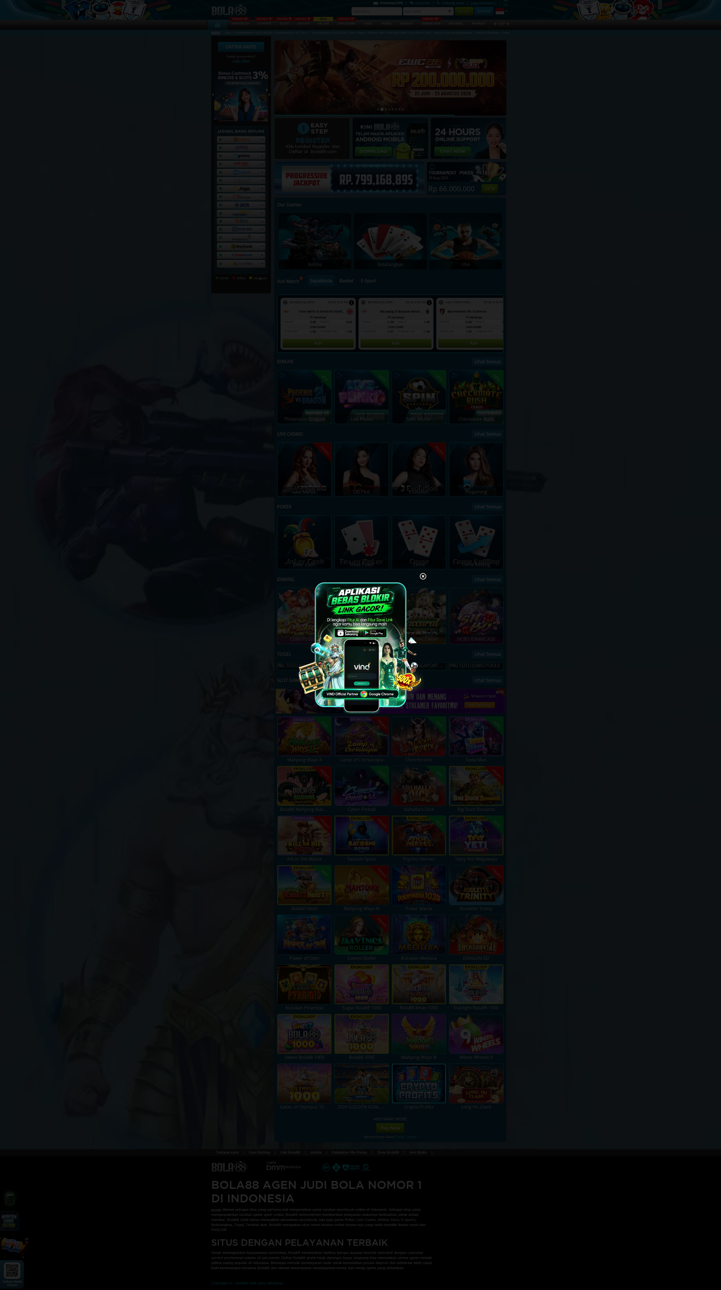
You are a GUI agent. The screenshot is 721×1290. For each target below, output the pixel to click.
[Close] (423, 577)
